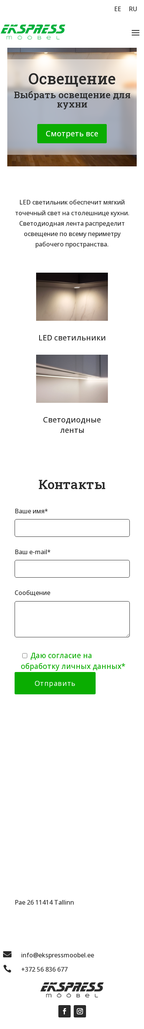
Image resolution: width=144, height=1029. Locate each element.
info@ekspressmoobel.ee (57, 955)
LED (45, 337)
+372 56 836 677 (44, 969)
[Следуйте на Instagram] (80, 1011)
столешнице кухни (99, 213)
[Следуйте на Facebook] (64, 1011)
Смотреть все (72, 133)
